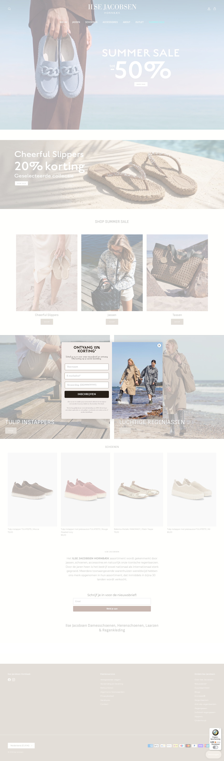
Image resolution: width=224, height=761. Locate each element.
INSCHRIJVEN (87, 394)
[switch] (215, 747)
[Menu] (219, 729)
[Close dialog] (159, 345)
